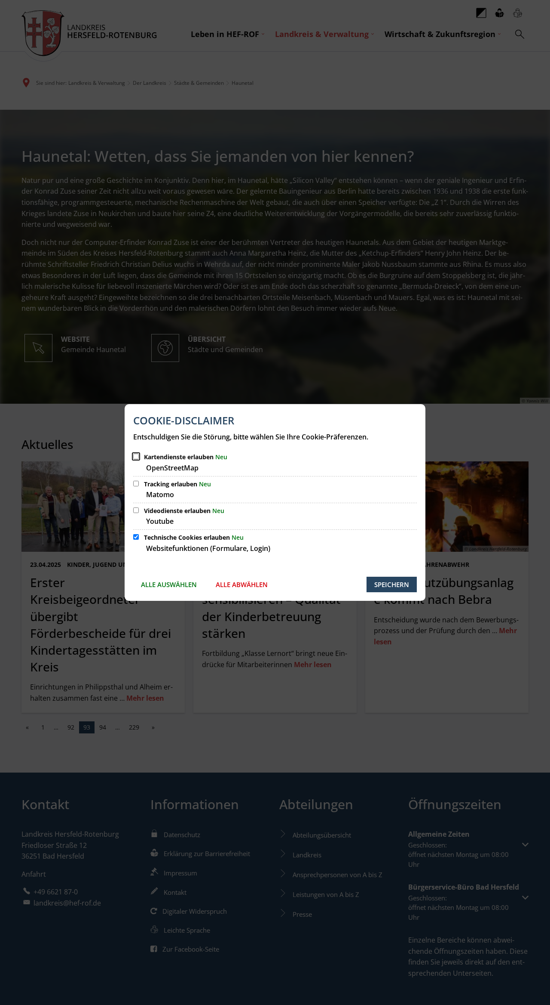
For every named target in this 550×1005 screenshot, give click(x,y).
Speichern (391, 584)
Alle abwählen (242, 584)
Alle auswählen (169, 584)
